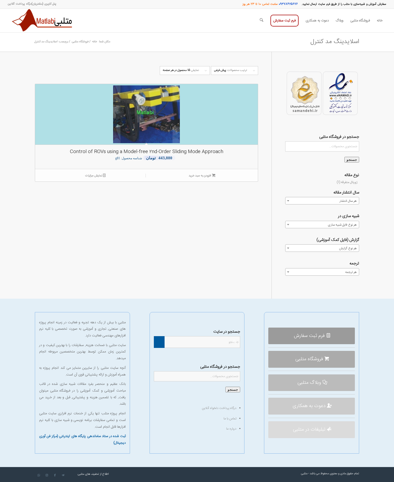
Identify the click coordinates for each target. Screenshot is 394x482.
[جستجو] (261, 20)
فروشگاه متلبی (60, 391)
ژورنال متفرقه (349, 182)
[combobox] (322, 200)
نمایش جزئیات (94, 175)
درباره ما (231, 428)
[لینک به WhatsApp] (39, 475)
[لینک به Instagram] (47, 475)
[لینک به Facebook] (55, 475)
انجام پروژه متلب (113, 413)
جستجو (352, 160)
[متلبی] (43, 20)
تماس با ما (230, 418)
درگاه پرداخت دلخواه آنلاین (219, 408)
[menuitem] (43, 4)
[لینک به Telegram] (63, 475)
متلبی (304, 473)
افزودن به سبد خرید (200, 175)
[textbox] (322, 201)
